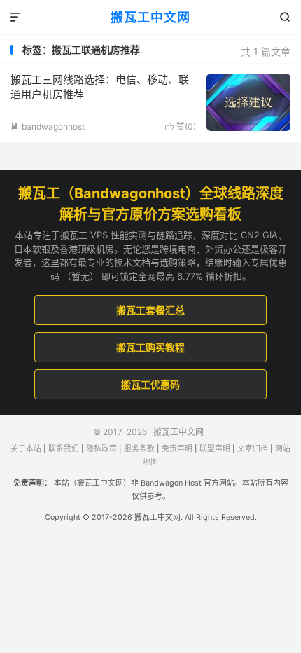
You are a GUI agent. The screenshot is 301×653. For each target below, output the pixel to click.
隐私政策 (101, 448)
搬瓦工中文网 (150, 17)
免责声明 (177, 448)
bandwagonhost (47, 126)
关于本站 (25, 448)
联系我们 (63, 448)
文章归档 (252, 448)
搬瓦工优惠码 (150, 384)
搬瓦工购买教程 (150, 347)
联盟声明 (215, 448)
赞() (180, 126)
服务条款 (139, 448)
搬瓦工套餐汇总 (150, 310)
